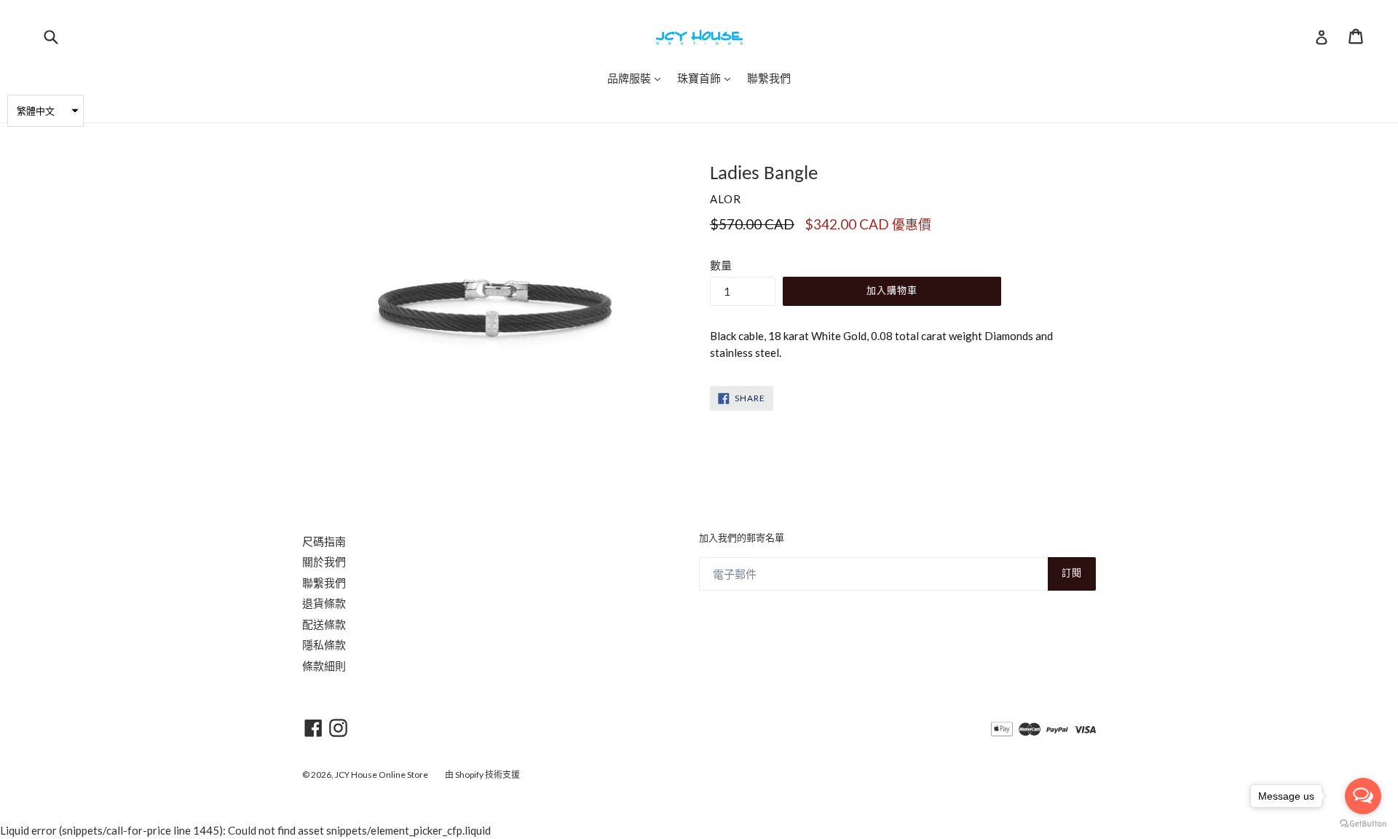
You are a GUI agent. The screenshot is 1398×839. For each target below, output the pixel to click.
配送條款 (324, 624)
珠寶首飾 (707, 77)
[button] (45, 111)
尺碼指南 (324, 541)
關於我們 (324, 561)
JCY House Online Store (381, 774)
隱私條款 (324, 644)
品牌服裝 (637, 77)
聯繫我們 (769, 77)
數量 (721, 265)
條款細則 (324, 665)
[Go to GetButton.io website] (1363, 824)
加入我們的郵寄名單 (741, 538)
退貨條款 (324, 603)
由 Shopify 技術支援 (482, 774)
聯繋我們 (324, 582)
